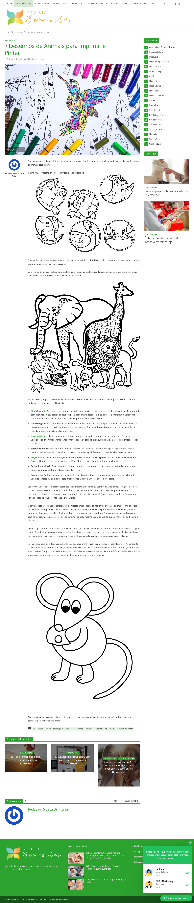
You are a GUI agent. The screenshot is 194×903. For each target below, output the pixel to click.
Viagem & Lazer (138, 3)
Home (9, 3)
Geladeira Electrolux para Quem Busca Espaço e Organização (74, 758)
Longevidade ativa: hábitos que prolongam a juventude (106, 880)
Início (7, 32)
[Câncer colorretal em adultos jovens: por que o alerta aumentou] (76, 871)
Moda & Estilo (60, 3)
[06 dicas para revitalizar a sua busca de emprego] (166, 171)
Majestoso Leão (38, 436)
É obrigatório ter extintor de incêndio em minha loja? (161, 240)
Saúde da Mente (119, 3)
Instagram (138, 851)
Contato (154, 3)
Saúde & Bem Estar (97, 3)
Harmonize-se (42, 3)
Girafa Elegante (38, 411)
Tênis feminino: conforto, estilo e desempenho (27, 758)
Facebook (138, 846)
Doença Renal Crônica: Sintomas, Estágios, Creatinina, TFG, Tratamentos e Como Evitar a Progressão (105, 855)
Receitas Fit (78, 3)
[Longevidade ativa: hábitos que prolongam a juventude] (76, 884)
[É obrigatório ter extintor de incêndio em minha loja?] (166, 216)
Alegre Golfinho (38, 457)
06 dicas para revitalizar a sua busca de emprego (166, 193)
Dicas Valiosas (23, 3)
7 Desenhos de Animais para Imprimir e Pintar (52, 728)
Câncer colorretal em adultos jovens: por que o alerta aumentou (105, 867)
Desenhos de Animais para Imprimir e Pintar (114, 728)
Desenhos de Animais (83, 728)
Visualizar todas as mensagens (126, 801)
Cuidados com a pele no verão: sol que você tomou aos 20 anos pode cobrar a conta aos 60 (119, 765)
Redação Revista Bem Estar (14, 174)
